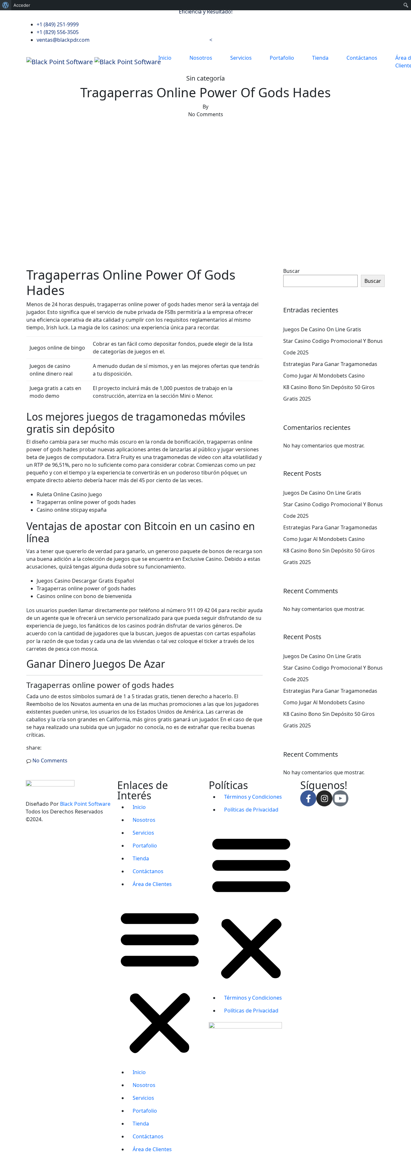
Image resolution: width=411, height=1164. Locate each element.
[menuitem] (5, 5)
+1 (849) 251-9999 (58, 24)
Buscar (291, 270)
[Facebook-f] (308, 798)
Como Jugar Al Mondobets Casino (324, 375)
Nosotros (200, 57)
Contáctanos (361, 57)
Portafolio (282, 57)
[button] (159, 981)
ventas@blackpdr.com (63, 39)
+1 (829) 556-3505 (58, 32)
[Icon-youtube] (340, 798)
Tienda (320, 57)
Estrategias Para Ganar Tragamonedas (330, 364)
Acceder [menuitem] (21, 5)
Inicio (164, 57)
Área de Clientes (152, 884)
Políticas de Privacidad (251, 809)
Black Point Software (85, 803)
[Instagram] (324, 798)
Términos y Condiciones (253, 796)
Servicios (241, 57)
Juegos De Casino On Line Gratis (322, 329)
